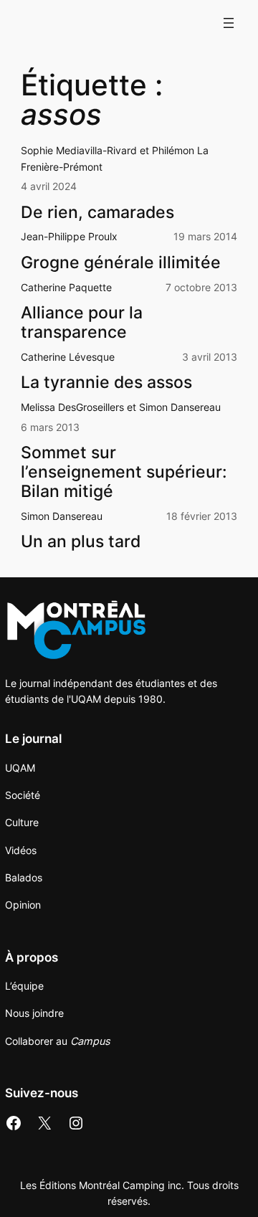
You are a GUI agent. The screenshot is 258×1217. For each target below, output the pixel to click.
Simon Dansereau (61, 516)
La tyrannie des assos (106, 382)
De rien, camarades (97, 212)
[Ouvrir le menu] (228, 23)
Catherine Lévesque (68, 357)
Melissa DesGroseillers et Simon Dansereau (121, 407)
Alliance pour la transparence (82, 322)
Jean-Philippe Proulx (69, 236)
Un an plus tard (80, 541)
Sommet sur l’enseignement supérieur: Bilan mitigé (124, 471)
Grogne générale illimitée (121, 262)
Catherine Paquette (66, 287)
